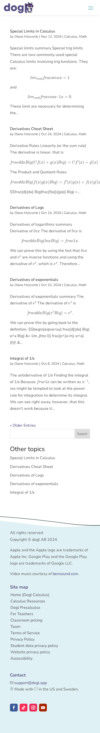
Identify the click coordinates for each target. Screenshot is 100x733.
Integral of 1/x (22, 358)
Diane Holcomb (26, 36)
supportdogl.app (30, 683)
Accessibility (21, 658)
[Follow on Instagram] (33, 707)
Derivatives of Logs (27, 207)
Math (83, 36)
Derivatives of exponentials (34, 279)
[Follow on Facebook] (14, 707)
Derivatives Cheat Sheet (31, 129)
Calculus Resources (27, 601)
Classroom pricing (26, 620)
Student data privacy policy (34, 645)
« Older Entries (23, 425)
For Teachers (21, 614)
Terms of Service (25, 633)
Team (15, 626)
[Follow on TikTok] (23, 707)
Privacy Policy (22, 639)
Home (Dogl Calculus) (29, 595)
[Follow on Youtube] (43, 707)
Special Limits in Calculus (32, 31)
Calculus (70, 36)
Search (82, 434)
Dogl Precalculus (25, 607)
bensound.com (65, 574)
